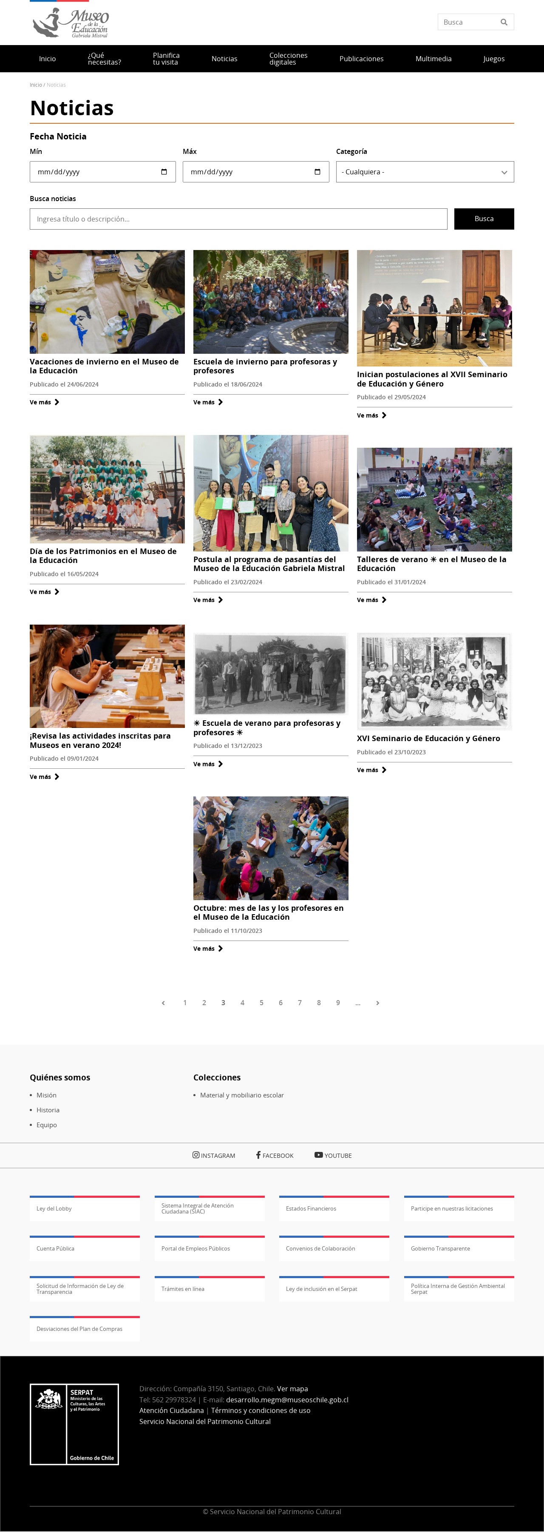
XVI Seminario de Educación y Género (428, 738)
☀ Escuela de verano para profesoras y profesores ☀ (266, 727)
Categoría (351, 151)
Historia (48, 1110)
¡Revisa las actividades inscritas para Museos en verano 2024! (100, 740)
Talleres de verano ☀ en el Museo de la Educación (432, 564)
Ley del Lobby (54, 1208)
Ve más (45, 402)
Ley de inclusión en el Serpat (321, 1289)
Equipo (47, 1125)
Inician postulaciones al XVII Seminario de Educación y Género (432, 379)
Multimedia (434, 58)
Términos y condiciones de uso (261, 1410)
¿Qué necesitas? (104, 59)
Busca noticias (53, 198)
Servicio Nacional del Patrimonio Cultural (205, 1421)
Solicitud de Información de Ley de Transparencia (80, 1289)
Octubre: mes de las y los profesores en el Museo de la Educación (268, 912)
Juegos (494, 58)
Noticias (225, 58)
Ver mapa (292, 1388)
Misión (47, 1095)
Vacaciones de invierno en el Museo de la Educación (104, 366)
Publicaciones (362, 58)
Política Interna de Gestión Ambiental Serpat (458, 1289)
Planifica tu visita (166, 59)
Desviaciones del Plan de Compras (79, 1329)
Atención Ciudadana (171, 1410)
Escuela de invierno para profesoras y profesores (265, 366)
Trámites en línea (183, 1289)
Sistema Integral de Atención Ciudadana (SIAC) (198, 1208)
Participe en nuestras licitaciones (452, 1208)
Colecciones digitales (288, 59)
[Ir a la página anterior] (165, 1003)
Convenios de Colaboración (320, 1248)
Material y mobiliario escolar (242, 1095)
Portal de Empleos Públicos (196, 1248)
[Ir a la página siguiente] (379, 1003)
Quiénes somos (60, 1077)
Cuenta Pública (55, 1248)
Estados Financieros (311, 1208)
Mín (36, 151)
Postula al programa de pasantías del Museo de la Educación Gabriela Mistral (269, 564)
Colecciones (217, 1077)
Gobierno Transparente (440, 1248)
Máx (190, 151)
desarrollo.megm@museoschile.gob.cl (287, 1399)
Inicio (47, 58)
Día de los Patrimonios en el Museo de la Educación (103, 556)
